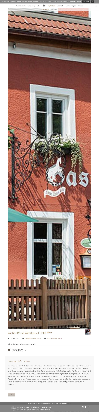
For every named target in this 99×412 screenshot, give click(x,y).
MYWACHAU (39, 403)
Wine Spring (31, 6)
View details (86, 1)
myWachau (51, 6)
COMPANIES (46, 403)
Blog (39, 6)
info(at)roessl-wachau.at (33, 338)
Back (12, 395)
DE (96, 6)
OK (92, 1)
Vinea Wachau (20, 6)
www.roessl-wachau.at (54, 338)
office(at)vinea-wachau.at (45, 409)
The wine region (71, 6)
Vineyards (60, 6)
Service (80, 6)
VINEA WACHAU (31, 403)
